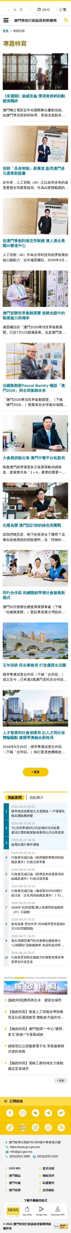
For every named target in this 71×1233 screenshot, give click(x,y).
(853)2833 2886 (19, 1156)
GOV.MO (14, 1168)
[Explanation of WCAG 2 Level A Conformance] (61, 1226)
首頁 (6, 30)
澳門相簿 (15, 1190)
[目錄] (5, 20)
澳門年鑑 (15, 1182)
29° (46, 10)
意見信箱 (48, 1168)
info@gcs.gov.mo (21, 1151)
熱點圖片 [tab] (37, 797)
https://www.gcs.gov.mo (25, 1147)
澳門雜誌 (15, 1175)
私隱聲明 (48, 1182)
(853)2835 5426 (47, 1156)
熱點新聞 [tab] (15, 797)
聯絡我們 (48, 1175)
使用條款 (48, 1190)
